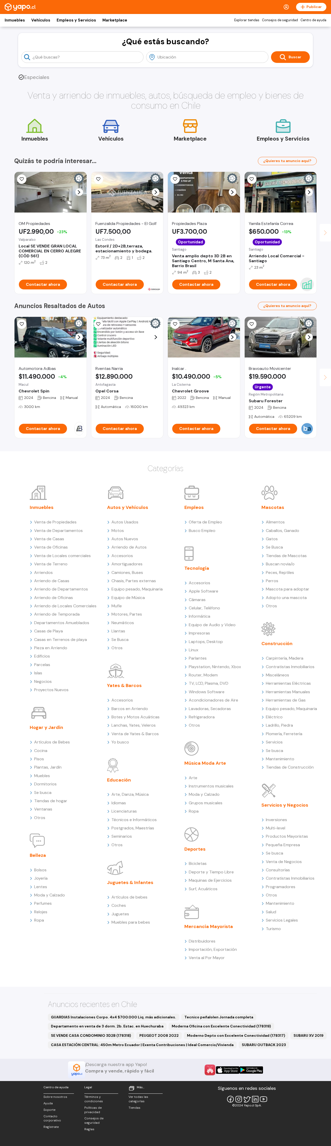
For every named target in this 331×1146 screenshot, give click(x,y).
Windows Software (206, 692)
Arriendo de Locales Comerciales (65, 606)
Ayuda (48, 1103)
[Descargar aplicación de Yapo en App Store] (227, 1070)
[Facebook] (230, 1099)
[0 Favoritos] (21, 324)
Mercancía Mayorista (208, 926)
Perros (272, 580)
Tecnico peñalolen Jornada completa (218, 1017)
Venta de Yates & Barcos (135, 733)
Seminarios (121, 836)
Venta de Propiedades (55, 522)
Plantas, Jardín (48, 767)
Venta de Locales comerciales (62, 555)
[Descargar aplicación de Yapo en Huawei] (210, 1070)
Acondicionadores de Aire (213, 700)
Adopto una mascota (286, 597)
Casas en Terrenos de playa (60, 639)
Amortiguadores (126, 564)
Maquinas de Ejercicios (210, 880)
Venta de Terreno (50, 564)
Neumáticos (122, 622)
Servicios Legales (282, 920)
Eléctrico (274, 717)
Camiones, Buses (127, 572)
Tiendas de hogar (50, 801)
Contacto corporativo (52, 1118)
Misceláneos (277, 675)
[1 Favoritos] (98, 179)
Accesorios (122, 555)
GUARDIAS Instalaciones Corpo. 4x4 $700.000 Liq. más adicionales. (113, 1017)
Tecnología (196, 568)
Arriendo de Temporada (57, 614)
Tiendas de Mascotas (286, 555)
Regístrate (51, 1127)
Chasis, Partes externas (133, 580)
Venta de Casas (49, 539)
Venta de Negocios (284, 861)
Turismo (273, 928)
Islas (38, 673)
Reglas (89, 1129)
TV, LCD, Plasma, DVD (208, 683)
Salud (271, 912)
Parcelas (42, 664)
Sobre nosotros (55, 1097)
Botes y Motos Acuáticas (135, 717)
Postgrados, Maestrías (132, 828)
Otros (39, 817)
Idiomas (118, 803)
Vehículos (40, 20)
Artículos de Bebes (52, 742)
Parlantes (198, 658)
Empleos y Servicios (76, 20)
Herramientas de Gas (286, 700)
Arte (193, 777)
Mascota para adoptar (287, 589)
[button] (79, 192)
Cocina (40, 750)
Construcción (276, 643)
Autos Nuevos (124, 539)
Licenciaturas (124, 811)
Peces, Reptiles (280, 572)
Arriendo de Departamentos (61, 589)
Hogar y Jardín (46, 727)
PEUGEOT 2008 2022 (159, 1035)
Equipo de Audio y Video (212, 624)
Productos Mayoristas (287, 836)
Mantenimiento (280, 759)
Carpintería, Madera (284, 658)
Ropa (39, 920)
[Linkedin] (255, 1099)
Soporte (49, 1110)
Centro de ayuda (313, 20)
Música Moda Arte (205, 763)
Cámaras (197, 599)
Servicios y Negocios (284, 805)
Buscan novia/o (280, 564)
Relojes (40, 912)
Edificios (42, 656)
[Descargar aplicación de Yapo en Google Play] (251, 1070)
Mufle (116, 606)
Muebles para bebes (130, 922)
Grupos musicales (205, 803)
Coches (118, 905)
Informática (199, 616)
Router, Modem (203, 675)
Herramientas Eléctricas (288, 683)
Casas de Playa (48, 631)
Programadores (280, 886)
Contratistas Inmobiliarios (290, 666)
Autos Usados (124, 522)
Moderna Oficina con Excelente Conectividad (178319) (221, 1026)
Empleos (194, 507)
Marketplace (114, 20)
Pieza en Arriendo (50, 648)
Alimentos (275, 522)
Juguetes (120, 914)
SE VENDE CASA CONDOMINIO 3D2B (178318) (91, 1035)
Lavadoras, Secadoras (210, 708)
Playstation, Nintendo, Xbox (215, 666)
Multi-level (275, 828)
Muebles (42, 775)
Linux (193, 650)
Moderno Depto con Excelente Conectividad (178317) (236, 1035)
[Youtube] (263, 1099)
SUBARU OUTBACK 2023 (264, 1044)
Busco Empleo (202, 530)
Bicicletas (198, 863)
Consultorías (278, 870)
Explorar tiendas (246, 20)
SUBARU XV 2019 (309, 1035)
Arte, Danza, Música (130, 794)
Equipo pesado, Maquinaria (137, 589)
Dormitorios (45, 784)
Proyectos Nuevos (51, 689)
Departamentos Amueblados (61, 622)
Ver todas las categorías (138, 1099)
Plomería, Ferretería (284, 733)
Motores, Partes (126, 614)
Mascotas (272, 507)
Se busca (42, 792)
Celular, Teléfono (204, 608)
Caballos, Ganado (282, 530)
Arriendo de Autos (129, 547)
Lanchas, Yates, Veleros (133, 725)
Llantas (118, 631)
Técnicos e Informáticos (134, 819)
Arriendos (43, 572)
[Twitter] (247, 1099)
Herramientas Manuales (288, 692)
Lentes (40, 886)
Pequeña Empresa (283, 845)
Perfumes (43, 903)
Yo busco (120, 742)
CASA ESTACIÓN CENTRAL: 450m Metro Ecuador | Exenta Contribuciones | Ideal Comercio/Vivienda (142, 1044)
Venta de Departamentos (58, 530)
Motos (117, 530)
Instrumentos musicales (211, 786)
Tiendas (134, 1108)
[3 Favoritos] (252, 179)
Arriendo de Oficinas (53, 597)
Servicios (274, 742)
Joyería (41, 878)
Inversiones (276, 819)
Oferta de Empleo (205, 522)
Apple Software (203, 591)
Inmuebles (15, 20)
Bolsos (40, 870)
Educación (119, 780)
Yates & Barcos (124, 685)
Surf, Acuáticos (203, 889)
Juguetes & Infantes (130, 882)
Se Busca (120, 639)
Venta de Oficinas (51, 547)
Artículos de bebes (129, 897)
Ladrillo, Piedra (279, 725)
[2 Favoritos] (21, 179)
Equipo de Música (128, 597)
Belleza (38, 855)
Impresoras (199, 633)
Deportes (195, 849)
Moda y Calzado (49, 895)
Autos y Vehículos (127, 507)
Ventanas (43, 809)
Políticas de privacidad (93, 1110)
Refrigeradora (202, 717)
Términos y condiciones (93, 1099)
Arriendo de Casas (51, 580)
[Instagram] (239, 1099)
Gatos (272, 539)
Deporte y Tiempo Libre (211, 872)
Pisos (39, 759)
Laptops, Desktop (206, 641)
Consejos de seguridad (280, 20)
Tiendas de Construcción (290, 767)
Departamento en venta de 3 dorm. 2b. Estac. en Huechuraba (107, 1026)
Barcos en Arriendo (129, 708)
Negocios (43, 681)
